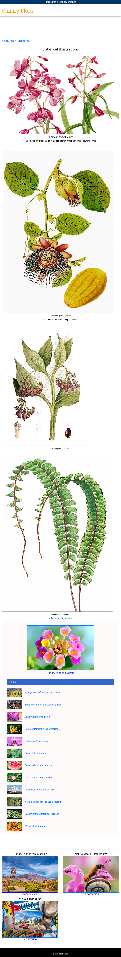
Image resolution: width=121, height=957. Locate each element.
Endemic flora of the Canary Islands (43, 704)
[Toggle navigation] (117, 11)
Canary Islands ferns (35, 753)
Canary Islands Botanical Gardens (42, 814)
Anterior (55, 618)
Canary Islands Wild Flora (37, 716)
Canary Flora (17, 10)
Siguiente (66, 618)
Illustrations (23, 40)
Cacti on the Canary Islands (39, 777)
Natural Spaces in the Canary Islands (44, 801)
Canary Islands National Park (39, 789)
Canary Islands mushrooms (38, 765)
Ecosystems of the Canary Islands (42, 692)
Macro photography (35, 826)
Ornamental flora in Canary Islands (42, 729)
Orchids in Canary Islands (37, 741)
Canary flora (8, 40)
